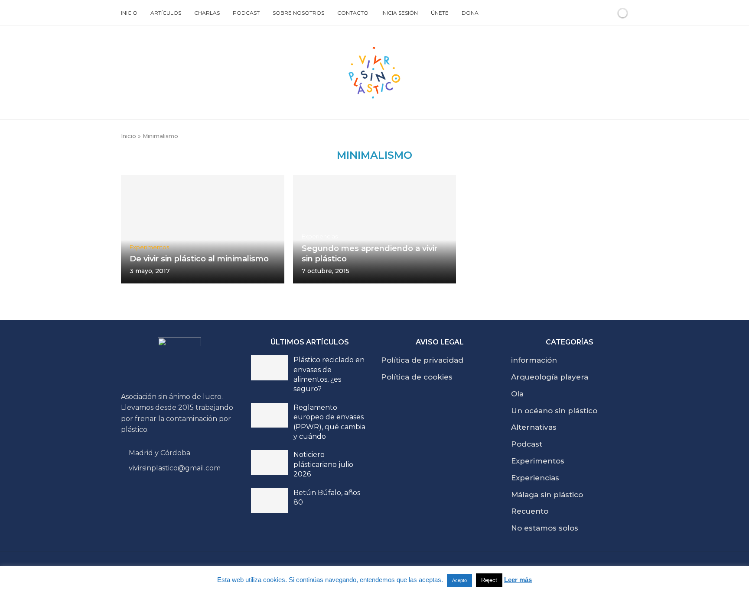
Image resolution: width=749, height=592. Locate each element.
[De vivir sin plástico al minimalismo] (202, 229)
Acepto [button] (459, 580)
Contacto (352, 13)
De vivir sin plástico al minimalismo (199, 259)
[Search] (607, 13)
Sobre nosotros (298, 13)
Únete (440, 13)
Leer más (518, 579)
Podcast (246, 13)
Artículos (165, 13)
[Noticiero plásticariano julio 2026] (269, 462)
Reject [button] (489, 580)
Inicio (129, 13)
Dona (470, 13)
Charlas (207, 13)
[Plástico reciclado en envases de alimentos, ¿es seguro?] (269, 367)
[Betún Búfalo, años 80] (269, 500)
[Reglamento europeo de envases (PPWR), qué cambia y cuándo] (269, 415)
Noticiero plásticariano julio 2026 (323, 464)
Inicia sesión (399, 13)
